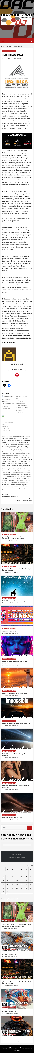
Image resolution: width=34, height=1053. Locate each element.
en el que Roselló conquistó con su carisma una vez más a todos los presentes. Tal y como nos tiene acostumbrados (15, 457)
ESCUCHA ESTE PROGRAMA (9, 949)
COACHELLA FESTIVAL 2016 (23, 500)
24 (8, 888)
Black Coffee (10, 450)
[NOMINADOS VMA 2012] (8, 398)
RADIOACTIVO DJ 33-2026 (9, 954)
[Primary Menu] (2, 40)
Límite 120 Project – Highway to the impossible (16, 723)
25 (12, 888)
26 (17, 888)
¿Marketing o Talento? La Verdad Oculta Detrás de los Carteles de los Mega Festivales (16, 537)
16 (3, 884)
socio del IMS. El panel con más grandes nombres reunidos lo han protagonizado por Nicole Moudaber (16, 488)
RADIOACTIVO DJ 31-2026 (9, 1039)
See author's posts (17, 369)
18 (12, 884)
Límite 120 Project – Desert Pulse (12, 817)
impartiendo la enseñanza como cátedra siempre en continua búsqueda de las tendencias (16, 467)
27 (21, 888)
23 (3, 888)
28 (26, 888)
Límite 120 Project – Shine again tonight (14, 601)
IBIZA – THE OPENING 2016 (10, 495)
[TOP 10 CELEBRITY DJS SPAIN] (23, 404)
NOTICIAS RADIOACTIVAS (9, 51)
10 (8, 881)
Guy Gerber (12, 465)
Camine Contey (18, 450)
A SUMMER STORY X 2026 (9, 631)
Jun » (6, 895)
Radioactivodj (18, 58)
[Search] (31, 41)
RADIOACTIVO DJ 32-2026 (9, 1011)
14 (26, 881)
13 (21, 881)
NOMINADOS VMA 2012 (8, 403)
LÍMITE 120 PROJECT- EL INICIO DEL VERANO (14, 693)
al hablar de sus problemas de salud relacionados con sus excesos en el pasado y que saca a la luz (16, 444)
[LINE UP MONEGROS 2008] (8, 418)
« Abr (2, 895)
